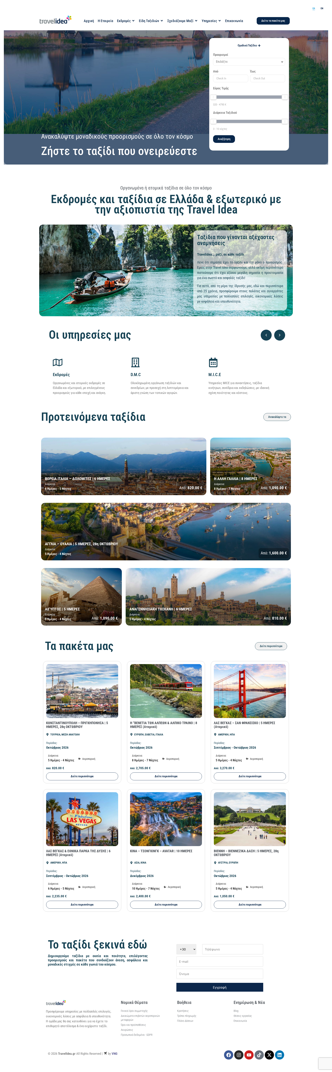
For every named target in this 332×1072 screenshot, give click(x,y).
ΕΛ (314, 8)
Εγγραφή (220, 987)
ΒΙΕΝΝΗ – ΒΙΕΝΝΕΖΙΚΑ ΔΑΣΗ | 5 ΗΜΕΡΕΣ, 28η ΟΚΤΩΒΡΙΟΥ (246, 853)
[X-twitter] (269, 1055)
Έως (253, 71)
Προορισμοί (220, 55)
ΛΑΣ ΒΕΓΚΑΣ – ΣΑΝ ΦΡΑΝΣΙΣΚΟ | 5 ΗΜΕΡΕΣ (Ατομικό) (244, 725)
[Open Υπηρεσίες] (219, 20)
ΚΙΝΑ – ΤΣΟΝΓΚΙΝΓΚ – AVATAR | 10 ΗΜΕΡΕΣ (161, 851)
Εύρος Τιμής (221, 88)
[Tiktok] (259, 1055)
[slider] (213, 97)
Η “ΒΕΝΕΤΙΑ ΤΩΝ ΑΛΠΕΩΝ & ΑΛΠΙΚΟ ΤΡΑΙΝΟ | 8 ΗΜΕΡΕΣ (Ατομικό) (163, 725)
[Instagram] (238, 1055)
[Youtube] (249, 1055)
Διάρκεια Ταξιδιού (225, 112)
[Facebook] (228, 1055)
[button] (266, 335)
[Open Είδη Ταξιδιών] (162, 20)
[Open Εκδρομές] (133, 20)
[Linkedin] (279, 1055)
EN (322, 8)
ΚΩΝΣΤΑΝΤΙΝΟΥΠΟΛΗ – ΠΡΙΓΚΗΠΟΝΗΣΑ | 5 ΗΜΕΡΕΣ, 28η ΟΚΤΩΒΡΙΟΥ (77, 725)
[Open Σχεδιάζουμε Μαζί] (196, 20)
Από (215, 71)
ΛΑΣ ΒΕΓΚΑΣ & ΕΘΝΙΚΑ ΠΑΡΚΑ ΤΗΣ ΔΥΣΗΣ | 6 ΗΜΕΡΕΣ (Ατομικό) (78, 853)
